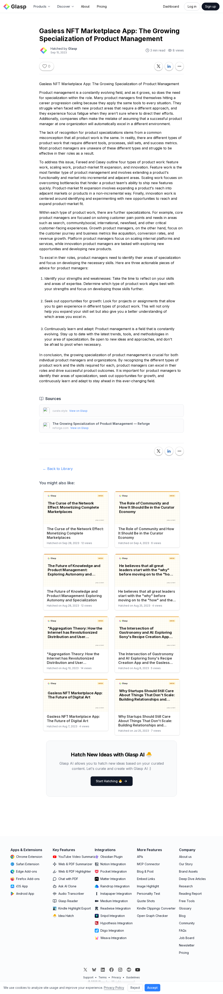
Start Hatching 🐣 (109, 781)
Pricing (102, 6)
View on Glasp (78, 410)
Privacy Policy (114, 987)
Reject (135, 987)
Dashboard (171, 6)
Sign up (210, 6)
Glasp (72, 48)
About (85, 6)
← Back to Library (58, 468)
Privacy (116, 977)
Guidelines (133, 977)
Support (88, 977)
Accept (152, 987)
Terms (102, 977)
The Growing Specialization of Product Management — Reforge (101, 423)
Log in (192, 6)
